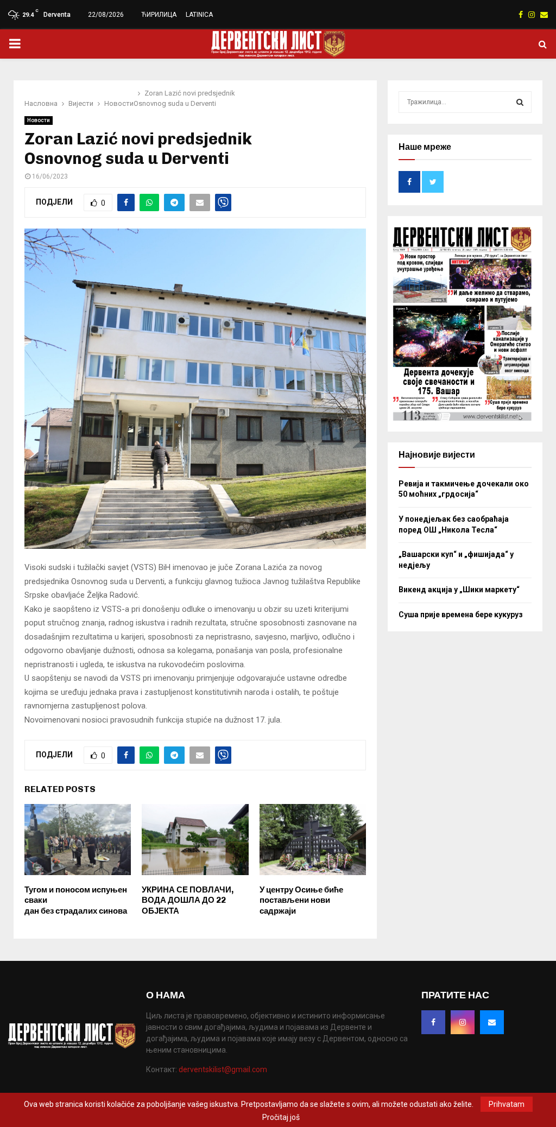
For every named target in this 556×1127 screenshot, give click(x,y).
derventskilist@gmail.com (223, 1069)
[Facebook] (433, 1022)
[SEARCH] (520, 102)
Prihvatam (507, 1104)
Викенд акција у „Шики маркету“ (459, 589)
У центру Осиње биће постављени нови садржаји (301, 900)
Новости (38, 120)
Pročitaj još (281, 1117)
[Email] (492, 1022)
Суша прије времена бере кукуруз (461, 614)
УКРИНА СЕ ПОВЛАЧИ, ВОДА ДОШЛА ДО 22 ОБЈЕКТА (187, 900)
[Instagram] (463, 1022)
